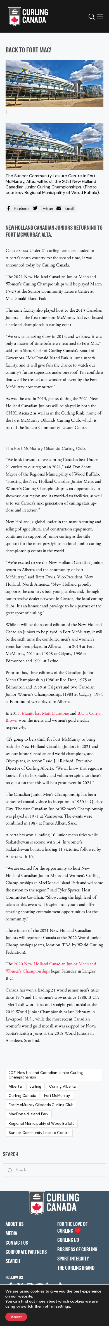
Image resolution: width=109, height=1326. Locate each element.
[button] (100, 16)
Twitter (45, 209)
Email (67, 209)
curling (35, 1086)
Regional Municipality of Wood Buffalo (42, 1123)
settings (63, 1306)
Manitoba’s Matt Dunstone (45, 713)
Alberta (15, 1086)
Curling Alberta (62, 1086)
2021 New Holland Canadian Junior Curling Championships (46, 1075)
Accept (16, 1317)
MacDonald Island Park (29, 1114)
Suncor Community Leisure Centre (39, 1132)
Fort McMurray (57, 1095)
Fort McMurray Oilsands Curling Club (41, 1104)
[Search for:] (54, 1170)
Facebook (20, 209)
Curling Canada (22, 1095)
